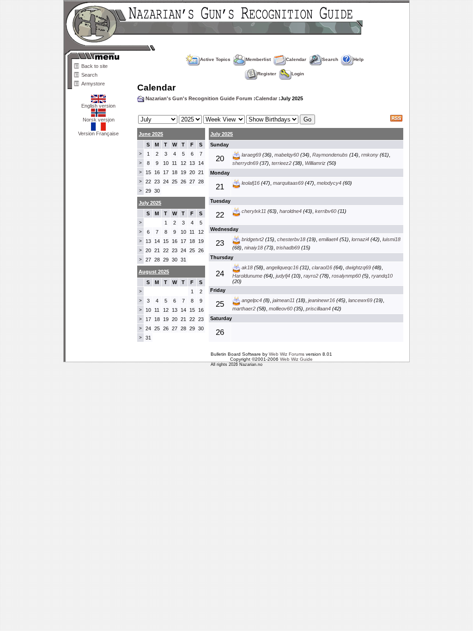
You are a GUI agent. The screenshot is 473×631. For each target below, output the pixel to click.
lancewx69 (360, 300)
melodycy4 (329, 183)
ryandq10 (382, 276)
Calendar (296, 59)
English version (98, 106)
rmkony (369, 155)
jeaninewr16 (321, 300)
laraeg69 (251, 155)
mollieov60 (280, 308)
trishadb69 (288, 247)
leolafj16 (251, 183)
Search (89, 75)
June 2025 (151, 134)
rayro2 (310, 276)
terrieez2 (281, 163)
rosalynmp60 (346, 276)
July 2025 (221, 134)
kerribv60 (325, 211)
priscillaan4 (318, 308)
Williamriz (315, 163)
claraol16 (322, 267)
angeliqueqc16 (282, 267)
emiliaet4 (328, 239)
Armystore (93, 83)
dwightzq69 (358, 267)
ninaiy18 (253, 247)
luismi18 (391, 239)
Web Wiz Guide (296, 359)
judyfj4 (283, 276)
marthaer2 (243, 308)
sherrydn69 (245, 163)
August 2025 (154, 271)
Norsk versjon (99, 119)
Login (297, 73)
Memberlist (258, 59)
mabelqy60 (286, 155)
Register (266, 73)
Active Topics (215, 59)
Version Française (98, 133)
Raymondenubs (330, 155)
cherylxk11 (254, 211)
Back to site (94, 66)
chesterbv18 (291, 239)
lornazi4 (360, 239)
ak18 (247, 267)
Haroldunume (247, 276)
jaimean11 (284, 300)
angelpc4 (252, 300)
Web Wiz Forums (286, 354)
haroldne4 (290, 211)
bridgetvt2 (253, 239)
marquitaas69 (288, 183)
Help (358, 59)
